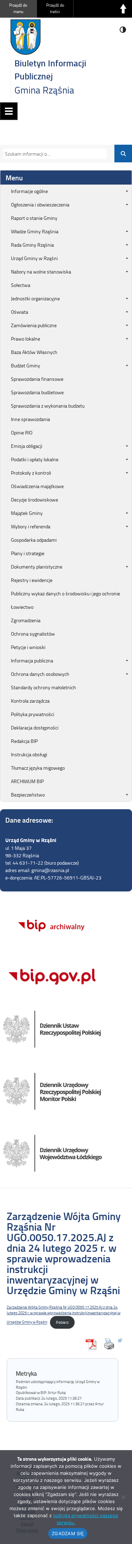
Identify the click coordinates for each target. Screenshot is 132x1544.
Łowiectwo (22, 606)
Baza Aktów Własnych (34, 352)
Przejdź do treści (55, 8)
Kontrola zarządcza (30, 700)
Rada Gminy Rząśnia (32, 244)
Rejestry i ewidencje (31, 580)
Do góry (123, 9)
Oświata (19, 311)
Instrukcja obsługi (29, 754)
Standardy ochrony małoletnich (43, 687)
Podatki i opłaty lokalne (34, 459)
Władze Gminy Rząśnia (34, 231)
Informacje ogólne (29, 191)
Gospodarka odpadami (34, 539)
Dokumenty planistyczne (36, 566)
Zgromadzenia (25, 620)
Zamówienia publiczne (34, 325)
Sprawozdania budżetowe (37, 392)
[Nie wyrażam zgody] (123, 1497)
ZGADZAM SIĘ (68, 1533)
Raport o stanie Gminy (34, 218)
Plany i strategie (27, 553)
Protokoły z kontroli (31, 472)
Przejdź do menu (18, 8)
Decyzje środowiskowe (34, 499)
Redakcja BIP (24, 741)
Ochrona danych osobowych (40, 674)
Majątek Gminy (27, 513)
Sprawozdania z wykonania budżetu (47, 405)
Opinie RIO (21, 432)
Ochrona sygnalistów (33, 633)
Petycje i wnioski (28, 647)
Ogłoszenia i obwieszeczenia (40, 204)
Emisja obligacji (26, 446)
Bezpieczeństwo (28, 794)
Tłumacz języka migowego (38, 767)
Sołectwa (20, 285)
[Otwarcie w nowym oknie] (111, 1343)
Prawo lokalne (25, 338)
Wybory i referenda (30, 526)
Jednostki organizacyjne (35, 298)
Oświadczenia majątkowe (37, 486)
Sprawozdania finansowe (37, 379)
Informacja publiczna (32, 660)
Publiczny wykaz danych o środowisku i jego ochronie (65, 593)
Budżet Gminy (25, 365)
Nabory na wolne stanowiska (41, 271)
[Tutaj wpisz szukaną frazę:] (53, 154)
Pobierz (62, 1322)
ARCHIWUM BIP (27, 781)
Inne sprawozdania (30, 419)
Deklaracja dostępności (34, 727)
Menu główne (9, 111)
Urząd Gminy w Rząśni (34, 258)
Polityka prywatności (32, 714)
